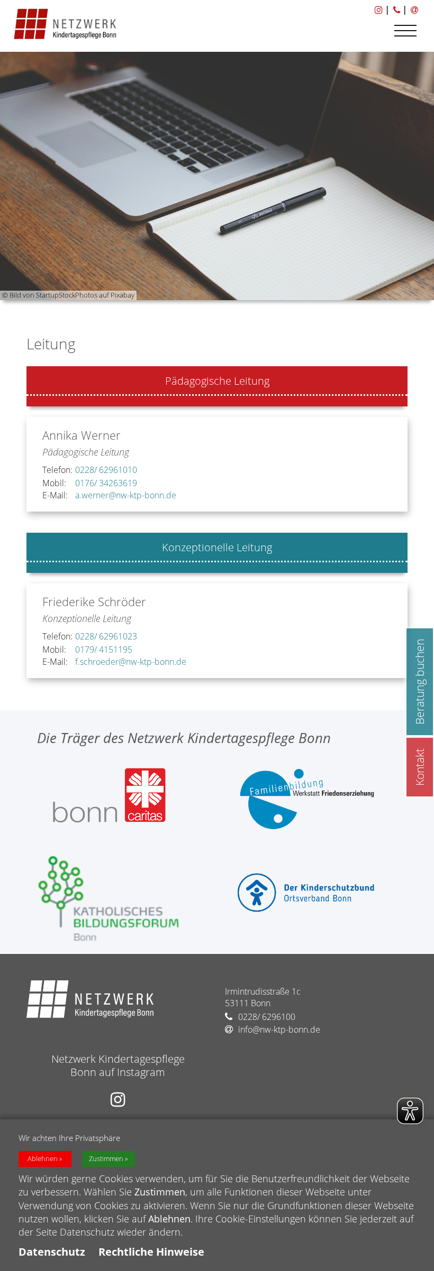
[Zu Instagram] (378, 9)
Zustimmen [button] (106, 1158)
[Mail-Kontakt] (414, 9)
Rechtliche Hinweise (151, 1252)
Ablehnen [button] (43, 1158)
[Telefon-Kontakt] (396, 9)
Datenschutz (52, 1252)
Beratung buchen (419, 682)
